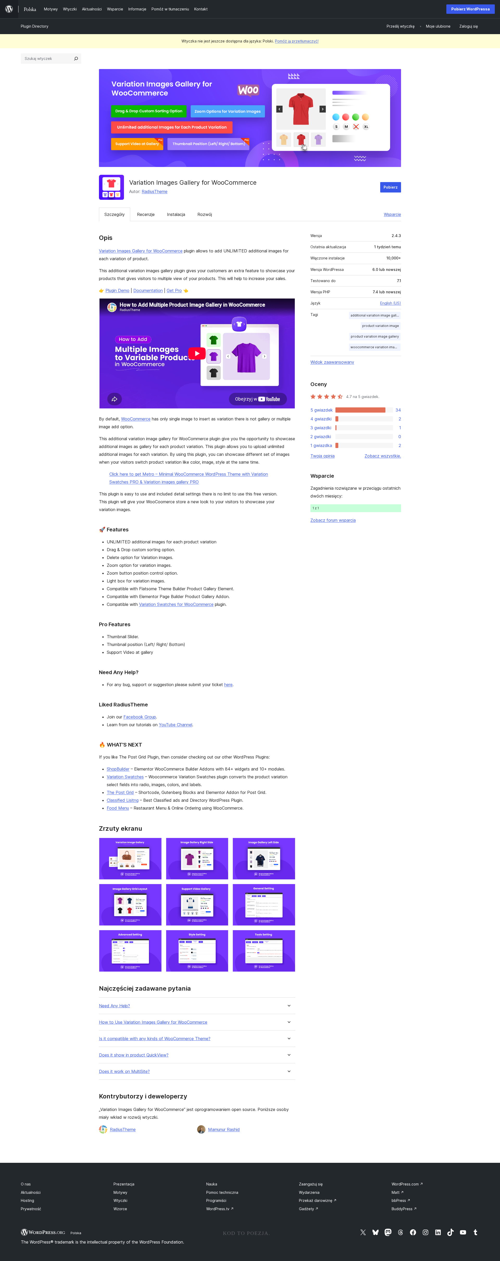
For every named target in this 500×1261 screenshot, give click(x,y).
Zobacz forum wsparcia (333, 520)
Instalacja (176, 214)
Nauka (211, 1184)
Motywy (120, 1192)
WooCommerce (136, 418)
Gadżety (308, 1209)
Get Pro (174, 290)
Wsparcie (392, 214)
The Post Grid (120, 792)
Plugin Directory (34, 26)
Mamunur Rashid (224, 1129)
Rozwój (204, 214)
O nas (26, 1184)
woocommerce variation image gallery (376, 347)
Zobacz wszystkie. (383, 455)
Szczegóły (114, 214)
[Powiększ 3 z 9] (288, 844)
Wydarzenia (309, 1192)
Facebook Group (139, 716)
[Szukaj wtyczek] (76, 58)
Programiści (216, 1200)
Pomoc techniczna (222, 1192)
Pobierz (391, 187)
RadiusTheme (154, 191)
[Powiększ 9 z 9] (288, 937)
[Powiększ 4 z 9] (154, 890)
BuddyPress (404, 1209)
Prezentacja (124, 1184)
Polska (76, 1233)
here (228, 684)
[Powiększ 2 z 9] (221, 844)
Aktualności (31, 1192)
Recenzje (146, 214)
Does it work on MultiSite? (124, 1071)
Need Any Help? (114, 1005)
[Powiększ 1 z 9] (154, 844)
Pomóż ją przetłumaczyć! (296, 41)
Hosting (27, 1200)
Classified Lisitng (123, 800)
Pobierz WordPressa (470, 9)
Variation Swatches (125, 776)
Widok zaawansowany (332, 362)
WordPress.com (407, 1184)
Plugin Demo (117, 290)
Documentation (148, 290)
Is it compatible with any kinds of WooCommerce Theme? (154, 1038)
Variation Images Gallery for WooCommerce (141, 250)
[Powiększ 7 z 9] (154, 937)
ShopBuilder (118, 769)
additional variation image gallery (376, 315)
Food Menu (118, 808)
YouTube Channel (175, 724)
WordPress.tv (220, 1209)
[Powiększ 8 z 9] (221, 937)
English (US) (390, 303)
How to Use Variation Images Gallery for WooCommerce (153, 1022)
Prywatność (31, 1209)
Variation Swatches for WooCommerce (176, 604)
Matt (398, 1192)
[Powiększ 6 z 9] (288, 890)
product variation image (380, 326)
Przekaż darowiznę (318, 1200)
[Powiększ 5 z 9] (221, 890)
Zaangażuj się (311, 1184)
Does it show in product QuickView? (133, 1055)
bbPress (401, 1200)
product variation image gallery (375, 336)
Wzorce (120, 1209)
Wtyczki (120, 1200)
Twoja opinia (322, 455)
